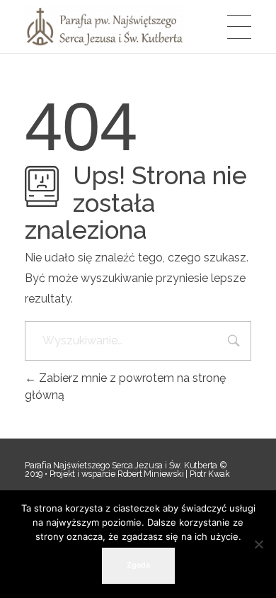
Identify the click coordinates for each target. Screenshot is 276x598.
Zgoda (138, 565)
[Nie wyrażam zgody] (258, 544)
